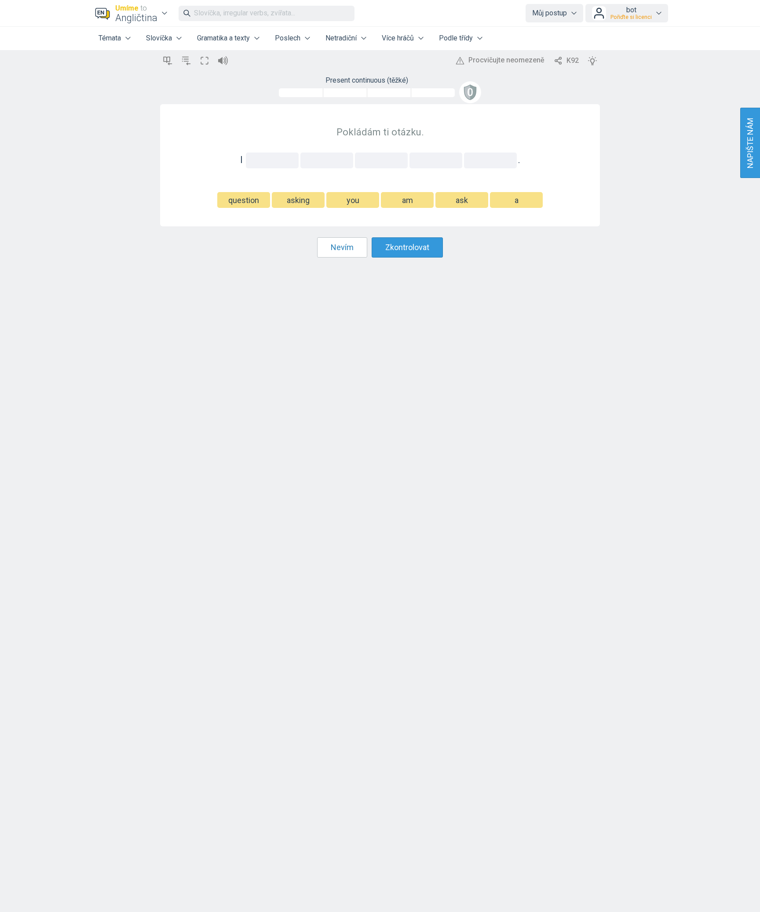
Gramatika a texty (223, 38)
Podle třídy (456, 38)
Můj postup (549, 13)
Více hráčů (398, 38)
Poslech (287, 38)
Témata (110, 38)
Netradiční (341, 38)
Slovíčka (159, 38)
